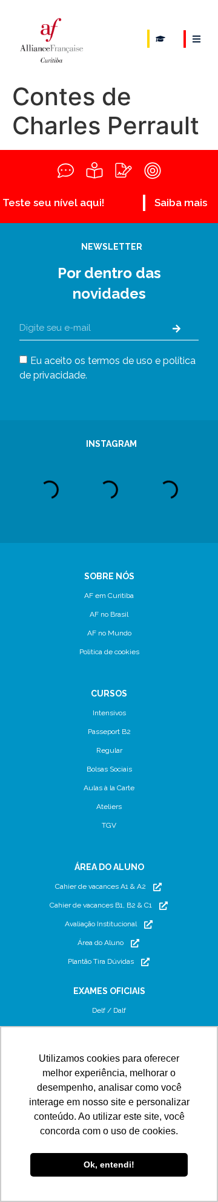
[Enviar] (176, 328)
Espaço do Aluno (160, 39)
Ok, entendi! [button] (109, 1164)
